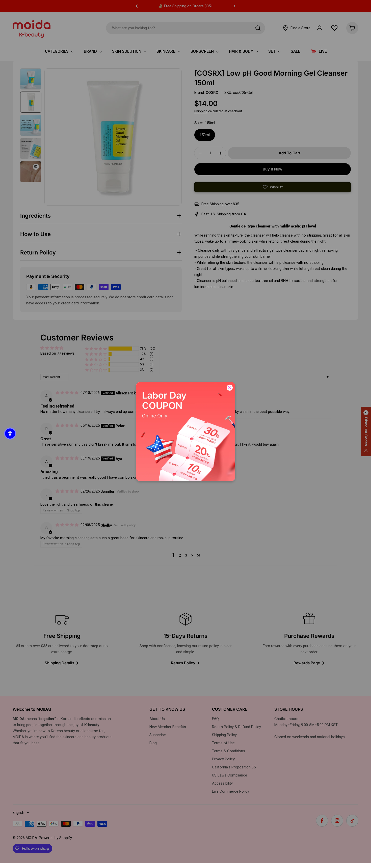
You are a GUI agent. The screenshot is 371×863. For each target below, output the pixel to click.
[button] (10, 433)
